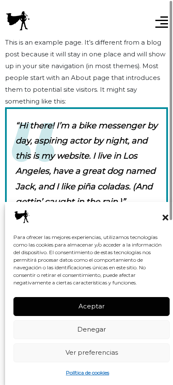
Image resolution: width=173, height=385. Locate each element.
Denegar (91, 329)
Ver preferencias (92, 352)
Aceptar (92, 306)
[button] (165, 216)
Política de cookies (87, 372)
